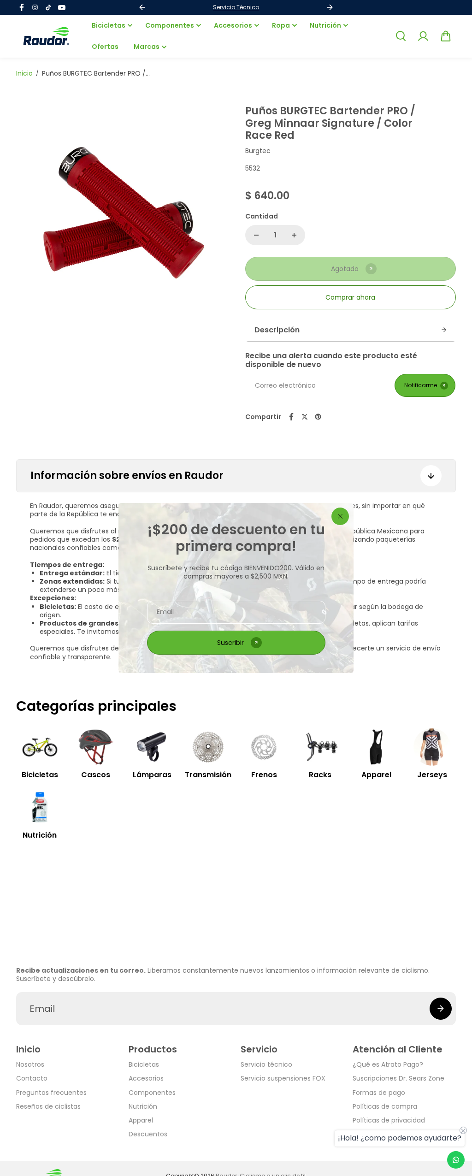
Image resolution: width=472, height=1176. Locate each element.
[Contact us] (456, 1160)
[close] (340, 516)
